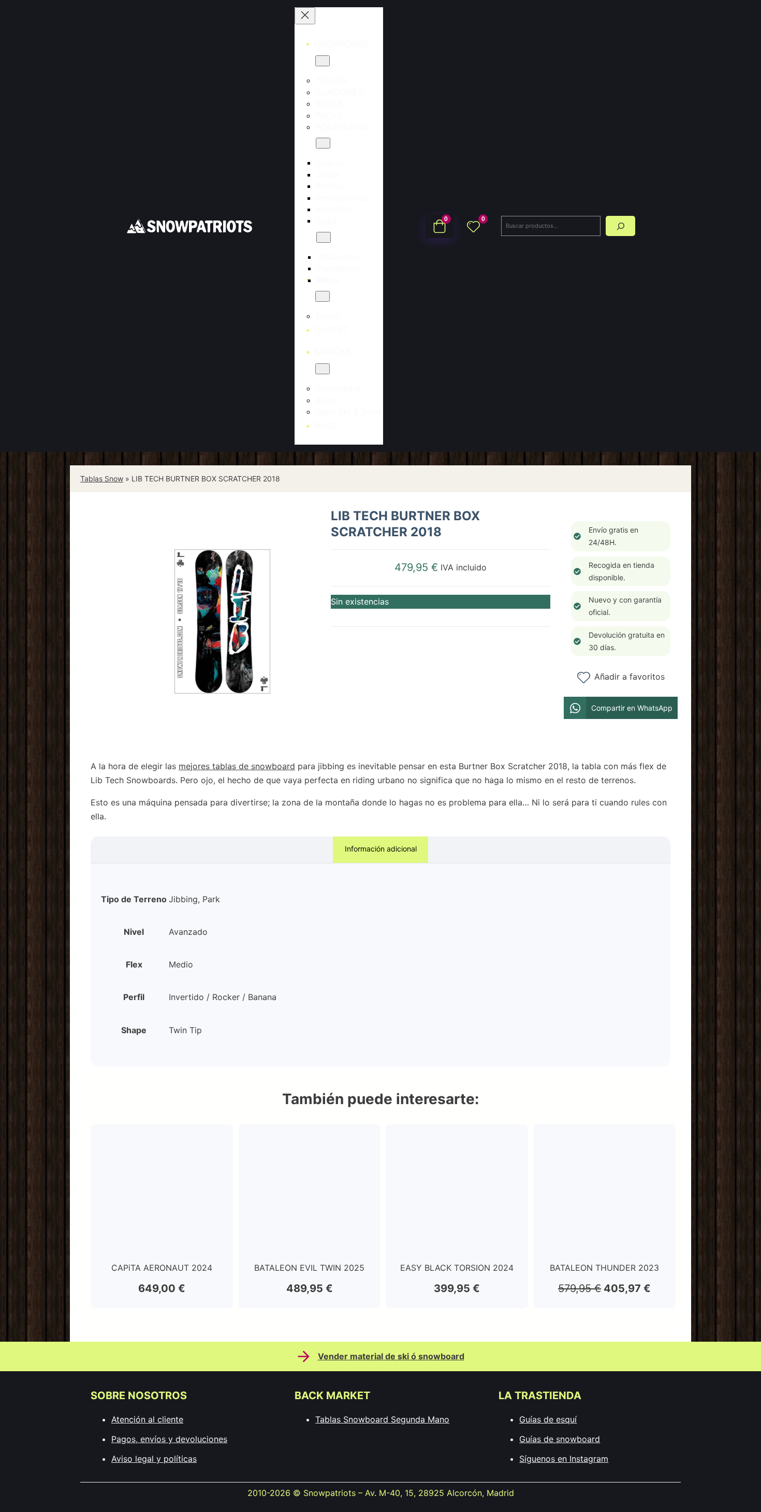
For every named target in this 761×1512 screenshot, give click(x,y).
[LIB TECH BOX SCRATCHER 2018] (222, 732)
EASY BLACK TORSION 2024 (457, 1268)
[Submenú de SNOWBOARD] (322, 60)
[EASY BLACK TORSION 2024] (457, 1141)
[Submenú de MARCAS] (322, 368)
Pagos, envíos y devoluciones (169, 1439)
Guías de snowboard (559, 1439)
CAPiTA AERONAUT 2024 (161, 1268)
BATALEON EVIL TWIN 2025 (309, 1268)
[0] (473, 226)
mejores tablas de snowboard (237, 766)
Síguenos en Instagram (563, 1459)
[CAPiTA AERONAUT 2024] (162, 1141)
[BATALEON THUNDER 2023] (604, 1141)
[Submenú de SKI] (322, 296)
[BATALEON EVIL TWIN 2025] (309, 1141)
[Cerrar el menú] (305, 15)
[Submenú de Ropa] (323, 237)
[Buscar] (620, 226)
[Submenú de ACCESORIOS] (323, 143)
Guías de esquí (548, 1419)
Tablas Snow (101, 478)
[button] (621, 708)
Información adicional (381, 848)
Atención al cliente (147, 1419)
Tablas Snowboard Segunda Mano (382, 1419)
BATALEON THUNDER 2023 (604, 1268)
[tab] (380, 849)
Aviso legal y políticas (154, 1459)
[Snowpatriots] (189, 225)
